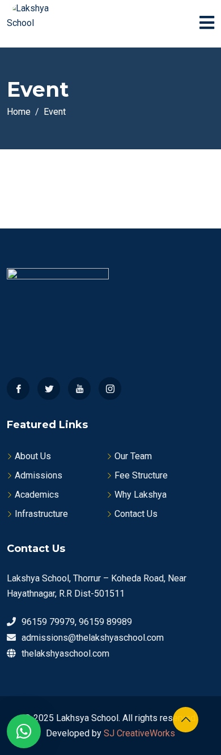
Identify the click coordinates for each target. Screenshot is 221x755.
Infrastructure (41, 513)
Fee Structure (141, 475)
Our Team (133, 456)
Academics (37, 494)
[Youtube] (79, 388)
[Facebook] (18, 388)
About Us (33, 456)
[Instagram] (110, 388)
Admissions (38, 475)
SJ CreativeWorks (139, 733)
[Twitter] (48, 388)
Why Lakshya (140, 494)
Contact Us (136, 513)
